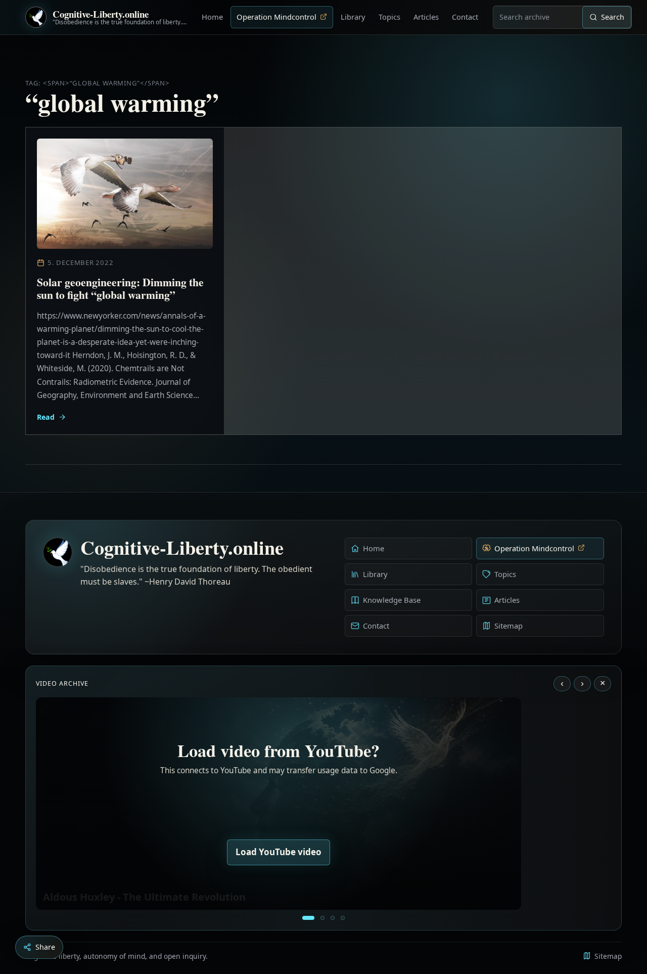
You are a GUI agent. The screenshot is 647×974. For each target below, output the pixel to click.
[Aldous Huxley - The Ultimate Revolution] (308, 918)
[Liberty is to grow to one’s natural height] (333, 918)
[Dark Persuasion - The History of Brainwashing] (343, 918)
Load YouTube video (278, 852)
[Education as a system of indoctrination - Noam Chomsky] (322, 918)
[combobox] (537, 17)
